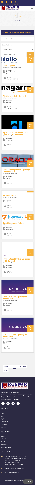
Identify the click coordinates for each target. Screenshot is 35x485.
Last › (6, 370)
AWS (2, 416)
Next (25, 366)
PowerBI (4, 427)
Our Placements (6, 447)
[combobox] (17, 45)
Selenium (4, 424)
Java (2, 413)
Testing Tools (5, 421)
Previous (6, 366)
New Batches (5, 442)
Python (3, 419)
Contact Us (4, 444)
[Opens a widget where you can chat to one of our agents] (28, 481)
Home (3, 436)
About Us (4, 439)
